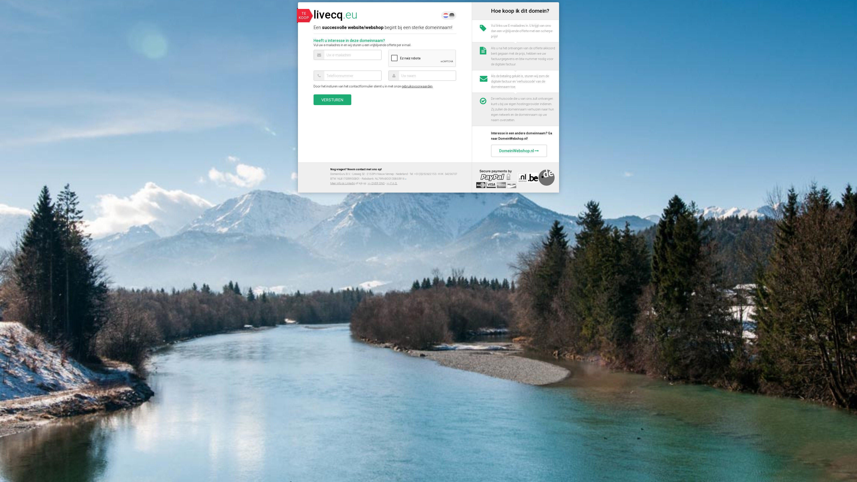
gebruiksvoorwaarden (417, 86)
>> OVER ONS (376, 183)
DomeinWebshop (516, 150)
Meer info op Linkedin (342, 183)
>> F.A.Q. (392, 183)
